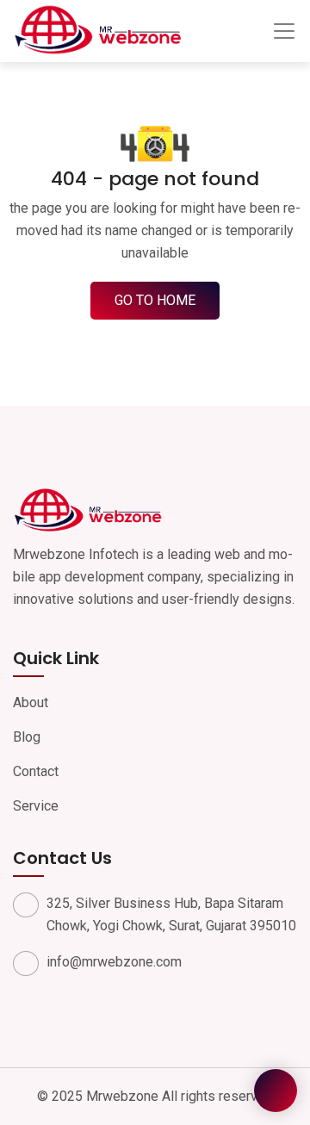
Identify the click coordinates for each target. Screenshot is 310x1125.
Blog (26, 737)
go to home (155, 300)
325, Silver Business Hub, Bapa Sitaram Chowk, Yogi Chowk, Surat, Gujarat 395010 (171, 914)
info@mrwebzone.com (114, 962)
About (30, 702)
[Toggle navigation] (284, 31)
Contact (36, 771)
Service (36, 806)
